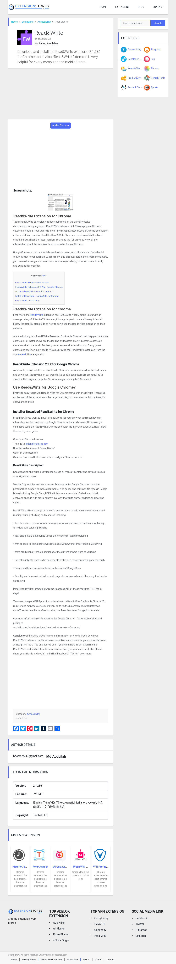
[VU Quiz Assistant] (60, 854)
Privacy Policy (29, 959)
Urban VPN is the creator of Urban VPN (80, 875)
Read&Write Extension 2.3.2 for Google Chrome (39, 287)
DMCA (86, 959)
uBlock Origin (61, 940)
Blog (141, 7)
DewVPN (99, 924)
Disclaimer (72, 959)
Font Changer (40, 866)
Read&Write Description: (27, 300)
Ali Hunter (59, 928)
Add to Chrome (60, 125)
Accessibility (44, 21)
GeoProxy (100, 930)
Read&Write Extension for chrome (32, 282)
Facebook (141, 918)
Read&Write (36, 315)
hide (44, 276)
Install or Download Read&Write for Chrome (37, 296)
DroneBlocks (61, 934)
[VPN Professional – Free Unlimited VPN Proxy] (101, 854)
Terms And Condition (51, 959)
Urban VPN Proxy (82, 866)
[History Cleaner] (20, 854)
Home (103, 7)
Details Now (20, 889)
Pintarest (141, 930)
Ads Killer (59, 922)
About (98, 959)
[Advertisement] (60, 93)
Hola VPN (100, 935)
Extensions (122, 7)
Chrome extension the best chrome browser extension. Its (20, 879)
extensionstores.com (36, 443)
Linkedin (141, 935)
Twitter (140, 924)
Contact (158, 7)
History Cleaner (21, 866)
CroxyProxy (101, 918)
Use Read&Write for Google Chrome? (34, 291)
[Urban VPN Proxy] (80, 854)
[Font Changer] (40, 854)
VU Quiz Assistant (63, 866)
